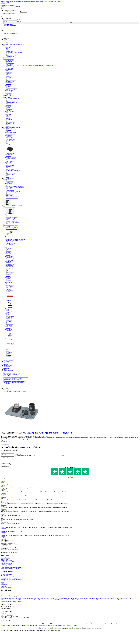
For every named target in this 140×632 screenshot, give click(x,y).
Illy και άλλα (9, 245)
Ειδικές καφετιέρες (17, 57)
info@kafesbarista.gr (5, 2)
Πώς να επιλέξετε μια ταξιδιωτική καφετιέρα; (14, 382)
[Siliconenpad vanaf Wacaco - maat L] (47, 599)
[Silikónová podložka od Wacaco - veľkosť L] (12, 598)
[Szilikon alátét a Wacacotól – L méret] (53, 598)
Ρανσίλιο (8, 78)
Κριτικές (33, 1)
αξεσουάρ (11, 178)
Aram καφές (9, 91)
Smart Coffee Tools (10, 89)
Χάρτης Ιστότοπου (5, 580)
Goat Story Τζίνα (10, 81)
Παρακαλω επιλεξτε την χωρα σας (11, 11)
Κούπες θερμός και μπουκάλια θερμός (15, 187)
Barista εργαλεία (16, 127)
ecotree (8, 276)
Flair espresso (9, 64)
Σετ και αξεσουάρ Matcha (12, 198)
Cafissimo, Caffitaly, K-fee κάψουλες (15, 240)
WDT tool (8, 144)
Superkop (8, 94)
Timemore (8, 110)
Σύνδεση (71, 22)
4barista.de (31, 625)
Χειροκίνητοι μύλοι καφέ (12, 99)
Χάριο (7, 126)
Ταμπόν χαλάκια (10, 153)
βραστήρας (8, 185)
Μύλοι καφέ (13, 95)
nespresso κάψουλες (11, 238)
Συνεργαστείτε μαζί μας (6, 564)
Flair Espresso (9, 286)
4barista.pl (25, 625)
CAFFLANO (9, 268)
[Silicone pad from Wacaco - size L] (9, 599)
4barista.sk (3, 625)
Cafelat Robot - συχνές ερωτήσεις (11, 374)
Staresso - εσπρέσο (10, 51)
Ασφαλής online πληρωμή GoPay (8, 561)
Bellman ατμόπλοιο (10, 218)
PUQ (7, 314)
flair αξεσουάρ (49, 65)
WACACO (9, 339)
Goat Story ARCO (10, 123)
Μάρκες (5, 247)
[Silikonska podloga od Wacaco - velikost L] (11, 601)
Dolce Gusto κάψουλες (11, 229)
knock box (8, 156)
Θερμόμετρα (9, 166)
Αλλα (7, 177)
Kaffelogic (8, 353)
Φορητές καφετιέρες (18, 44)
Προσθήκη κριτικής (5, 537)
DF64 (7, 270)
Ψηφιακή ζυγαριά (10, 139)
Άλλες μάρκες (9, 113)
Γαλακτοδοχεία (9, 161)
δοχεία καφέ (9, 195)
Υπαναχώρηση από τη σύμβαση (8, 576)
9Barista (8, 76)
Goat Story (8, 291)
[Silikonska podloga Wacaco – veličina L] (28, 599)
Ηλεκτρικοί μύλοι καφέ (11, 102)
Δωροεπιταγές (47, 1)
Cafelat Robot (9, 61)
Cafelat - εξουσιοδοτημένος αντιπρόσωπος (10, 568)
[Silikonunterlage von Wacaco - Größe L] (122, 598)
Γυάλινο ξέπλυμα (10, 174)
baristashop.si (76, 625)
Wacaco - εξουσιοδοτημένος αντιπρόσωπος (11, 567)
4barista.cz (8, 625)
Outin (7, 48)
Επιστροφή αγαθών (5, 558)
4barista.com (38, 625)
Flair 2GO (43, 65)
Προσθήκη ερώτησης (5, 463)
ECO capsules (9, 273)
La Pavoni (8, 73)
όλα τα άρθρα (7, 383)
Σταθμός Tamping (10, 158)
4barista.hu (14, 625)
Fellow (8, 115)
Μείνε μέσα (9, 13)
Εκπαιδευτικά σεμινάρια (6, 587)
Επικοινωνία (23, 1)
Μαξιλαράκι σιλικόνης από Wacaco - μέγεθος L (15, 391)
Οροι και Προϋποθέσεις (6, 563)
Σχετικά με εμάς (4, 1)
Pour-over (8, 84)
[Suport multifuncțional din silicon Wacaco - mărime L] (76, 598)
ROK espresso (9, 70)
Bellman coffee (9, 68)
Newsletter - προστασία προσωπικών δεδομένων (12, 579)
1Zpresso (8, 105)
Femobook (8, 120)
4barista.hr (43, 625)
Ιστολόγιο (28, 1)
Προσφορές (53, 1)
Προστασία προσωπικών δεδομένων (9, 578)
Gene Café (8, 289)
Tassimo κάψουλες (10, 243)
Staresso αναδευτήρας (11, 221)
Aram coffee (9, 257)
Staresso (8, 322)
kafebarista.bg (69, 625)
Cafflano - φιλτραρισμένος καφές (14, 53)
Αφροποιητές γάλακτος (16, 205)
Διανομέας (8, 136)
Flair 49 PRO (13, 65)
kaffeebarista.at (61, 625)
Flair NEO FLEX (37, 65)
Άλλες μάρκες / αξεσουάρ (12, 223)
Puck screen (9, 141)
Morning (8, 86)
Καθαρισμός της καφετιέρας (12, 171)
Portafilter (8, 163)
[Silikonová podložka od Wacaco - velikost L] (33, 598)
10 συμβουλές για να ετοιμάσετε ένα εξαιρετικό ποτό (16, 377)
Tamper (8, 131)
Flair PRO (19, 65)
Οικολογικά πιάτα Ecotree (12, 192)
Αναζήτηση (17, 6)
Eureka (8, 107)
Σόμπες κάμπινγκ (10, 56)
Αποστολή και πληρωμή (14, 1)
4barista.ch (54, 625)
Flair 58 (8, 65)
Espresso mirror (10, 169)
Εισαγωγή (6, 388)
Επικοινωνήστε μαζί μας (6, 574)
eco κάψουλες (14, 225)
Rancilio (8, 356)
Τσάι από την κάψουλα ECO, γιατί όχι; (12, 379)
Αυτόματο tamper (10, 134)
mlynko (8, 118)
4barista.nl (49, 625)
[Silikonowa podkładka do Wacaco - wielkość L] (100, 598)
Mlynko (8, 309)
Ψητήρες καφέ (9, 182)
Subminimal (9, 215)
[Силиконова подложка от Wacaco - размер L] (107, 599)
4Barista (8, 252)
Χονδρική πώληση (39, 1)
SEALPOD (9, 320)
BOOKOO (9, 262)
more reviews (70, 477)
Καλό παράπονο (4, 575)
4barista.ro (20, 625)
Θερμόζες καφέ (10, 190)
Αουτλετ (59, 1)
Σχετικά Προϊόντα (5, 444)
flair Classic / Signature (27, 65)
